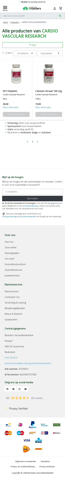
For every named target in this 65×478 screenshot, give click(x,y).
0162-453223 (11, 357)
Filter (32, 45)
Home (5, 22)
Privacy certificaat (46, 466)
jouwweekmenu (12, 275)
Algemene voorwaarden (25, 461)
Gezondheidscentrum (15, 264)
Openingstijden (12, 253)
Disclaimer (45, 461)
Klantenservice (12, 291)
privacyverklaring (30, 206)
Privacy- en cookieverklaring (23, 466)
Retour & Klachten (13, 313)
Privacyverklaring (9, 216)
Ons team (9, 258)
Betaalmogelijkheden (15, 308)
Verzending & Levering (15, 302)
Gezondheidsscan (13, 269)
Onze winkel (10, 247)
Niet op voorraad (16, 114)
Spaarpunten (11, 319)
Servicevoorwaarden (27, 216)
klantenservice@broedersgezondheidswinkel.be (28, 363)
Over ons (9, 241)
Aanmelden (32, 198)
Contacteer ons (12, 297)
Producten (15, 22)
